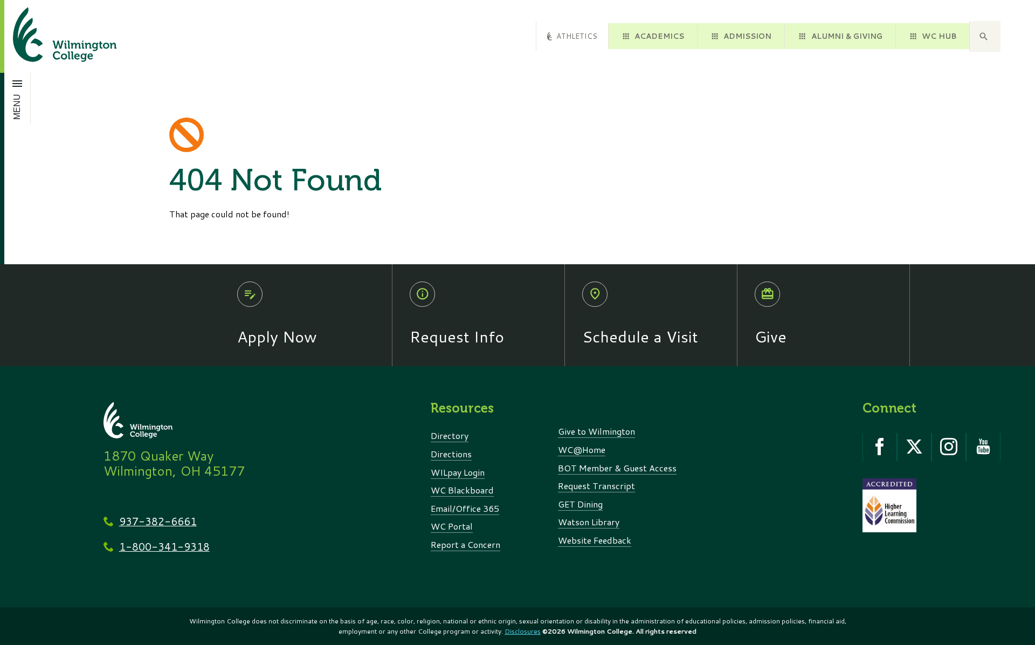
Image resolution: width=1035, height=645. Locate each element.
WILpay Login (458, 472)
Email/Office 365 (465, 508)
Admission (747, 36)
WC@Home (581, 449)
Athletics (576, 36)
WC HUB (939, 36)
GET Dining (580, 504)
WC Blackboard (462, 490)
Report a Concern (465, 544)
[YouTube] (983, 447)
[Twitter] (914, 447)
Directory (449, 435)
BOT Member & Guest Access (617, 468)
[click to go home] (52, 36)
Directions (451, 454)
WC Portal (452, 526)
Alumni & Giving (846, 36)
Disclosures (523, 631)
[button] (984, 36)
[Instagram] (949, 447)
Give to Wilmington (596, 431)
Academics (659, 36)
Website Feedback (594, 540)
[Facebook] (879, 447)
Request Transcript (596, 485)
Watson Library (588, 522)
